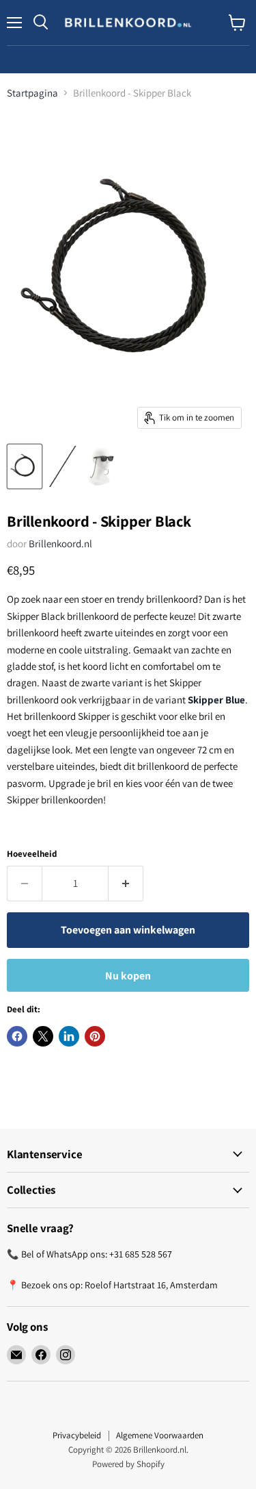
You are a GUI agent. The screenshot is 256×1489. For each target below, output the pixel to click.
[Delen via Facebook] (17, 1036)
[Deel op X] (43, 1036)
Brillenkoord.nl (60, 543)
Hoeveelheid (32, 854)
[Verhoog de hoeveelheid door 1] (126, 883)
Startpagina (32, 93)
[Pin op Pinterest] (95, 1036)
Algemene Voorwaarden (159, 1435)
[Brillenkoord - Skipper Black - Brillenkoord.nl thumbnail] (25, 466)
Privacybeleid (77, 1435)
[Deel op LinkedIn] (69, 1036)
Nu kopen (128, 975)
